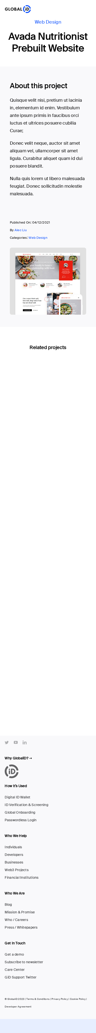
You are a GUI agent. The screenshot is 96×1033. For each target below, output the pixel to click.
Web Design (48, 22)
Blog (8, 904)
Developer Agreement (18, 1006)
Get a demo (14, 954)
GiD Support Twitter (20, 977)
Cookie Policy (78, 999)
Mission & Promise (20, 912)
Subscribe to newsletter (24, 962)
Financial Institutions (21, 877)
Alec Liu (21, 230)
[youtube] (16, 742)
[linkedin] (25, 742)
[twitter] (7, 742)
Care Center (15, 969)
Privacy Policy (59, 999)
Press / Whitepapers (21, 927)
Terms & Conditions (37, 999)
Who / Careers (16, 920)
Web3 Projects (17, 870)
